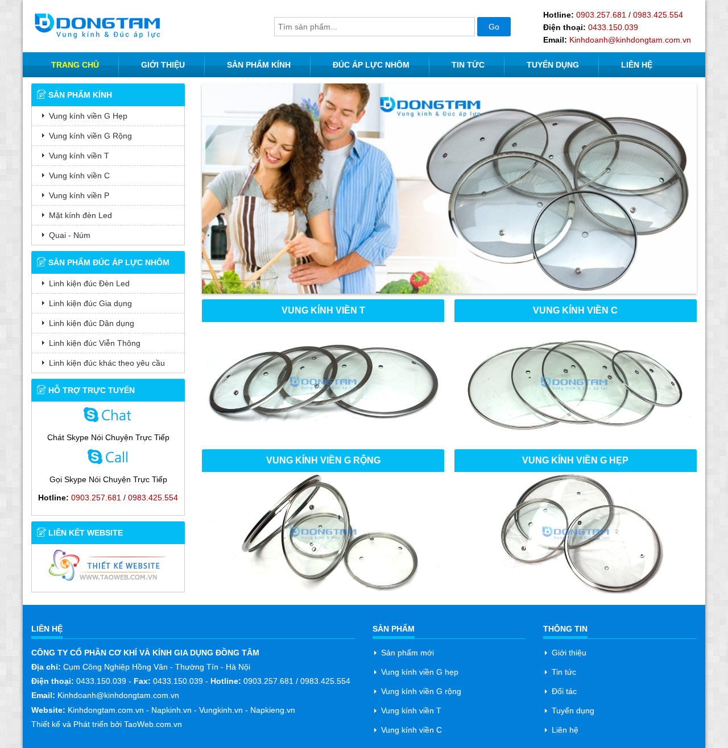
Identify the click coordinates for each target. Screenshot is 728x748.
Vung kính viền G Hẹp (88, 115)
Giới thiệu (569, 652)
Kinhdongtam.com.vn (106, 709)
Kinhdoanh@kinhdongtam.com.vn (630, 39)
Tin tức (564, 671)
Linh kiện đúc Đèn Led (89, 283)
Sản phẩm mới (407, 652)
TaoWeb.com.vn (152, 724)
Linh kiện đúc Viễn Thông (94, 343)
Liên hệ (565, 729)
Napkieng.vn (272, 709)
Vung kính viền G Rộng (90, 135)
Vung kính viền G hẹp (419, 671)
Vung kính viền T (79, 155)
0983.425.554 (658, 14)
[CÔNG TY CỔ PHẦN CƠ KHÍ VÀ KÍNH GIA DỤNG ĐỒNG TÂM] (97, 25)
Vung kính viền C (79, 175)
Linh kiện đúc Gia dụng (90, 303)
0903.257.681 (601, 14)
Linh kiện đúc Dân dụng (91, 323)
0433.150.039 (613, 27)
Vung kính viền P (79, 195)
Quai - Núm (69, 235)
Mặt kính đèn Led (80, 215)
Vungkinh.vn (221, 709)
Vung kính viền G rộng (421, 691)
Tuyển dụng (573, 710)
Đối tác (564, 691)
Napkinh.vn (171, 709)
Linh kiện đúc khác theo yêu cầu (107, 362)
